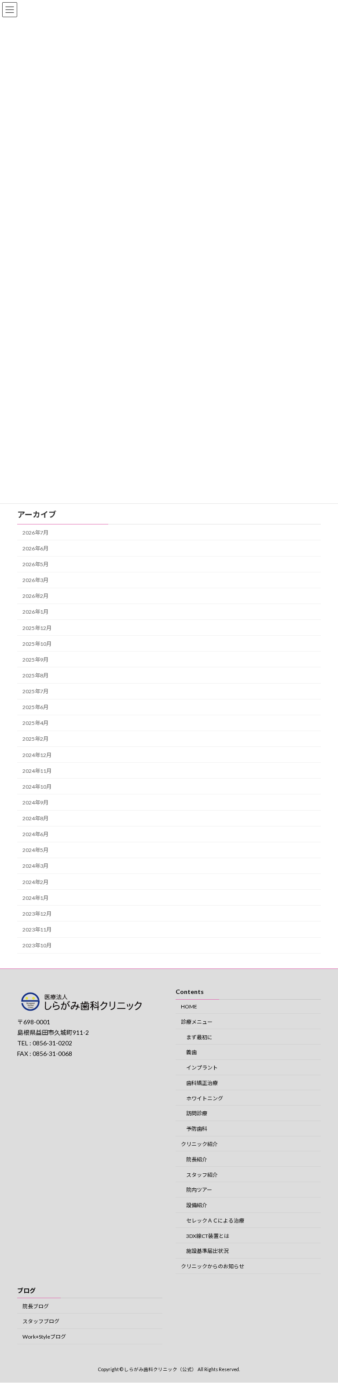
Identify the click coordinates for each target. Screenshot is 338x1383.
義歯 (191, 1052)
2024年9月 (35, 802)
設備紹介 (196, 1205)
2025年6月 (35, 707)
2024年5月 (35, 850)
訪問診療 (196, 1113)
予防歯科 (196, 1128)
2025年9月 (35, 659)
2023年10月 (36, 945)
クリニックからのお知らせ (212, 1266)
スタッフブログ (40, 1321)
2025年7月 (35, 691)
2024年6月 (35, 834)
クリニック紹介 (199, 1144)
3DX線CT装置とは (207, 1236)
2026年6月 (35, 548)
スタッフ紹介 (202, 1175)
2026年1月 (35, 611)
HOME (189, 1006)
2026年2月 (35, 596)
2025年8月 (35, 675)
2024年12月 (36, 754)
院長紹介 (196, 1159)
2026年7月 (35, 532)
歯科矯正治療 (202, 1083)
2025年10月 (36, 643)
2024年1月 (35, 897)
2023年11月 (36, 929)
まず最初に (199, 1037)
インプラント (202, 1067)
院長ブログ (35, 1306)
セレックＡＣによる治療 (215, 1220)
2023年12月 (36, 913)
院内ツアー (199, 1190)
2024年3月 (35, 866)
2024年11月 (36, 770)
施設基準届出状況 (207, 1251)
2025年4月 (35, 723)
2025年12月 (36, 627)
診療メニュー (197, 1022)
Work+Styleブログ (44, 1336)
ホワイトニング (204, 1098)
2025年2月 (35, 738)
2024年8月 (35, 818)
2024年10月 (36, 786)
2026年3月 (35, 580)
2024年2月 (35, 881)
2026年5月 (35, 564)
